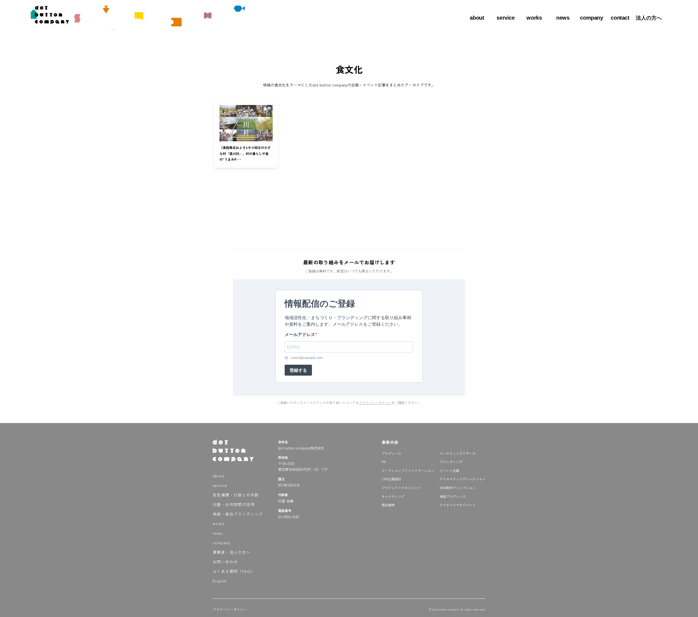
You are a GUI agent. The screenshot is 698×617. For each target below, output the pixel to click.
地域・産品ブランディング (238, 514)
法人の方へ (649, 18)
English (220, 580)
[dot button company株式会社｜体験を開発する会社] (52, 22)
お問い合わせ (225, 561)
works (534, 18)
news (562, 18)
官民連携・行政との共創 (236, 495)
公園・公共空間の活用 (234, 504)
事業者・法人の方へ (232, 552)
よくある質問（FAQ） (234, 571)
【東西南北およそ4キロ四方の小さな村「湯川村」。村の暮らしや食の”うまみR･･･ (245, 153)
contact (620, 18)
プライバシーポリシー (375, 402)
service (506, 18)
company (591, 18)
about (477, 18)
